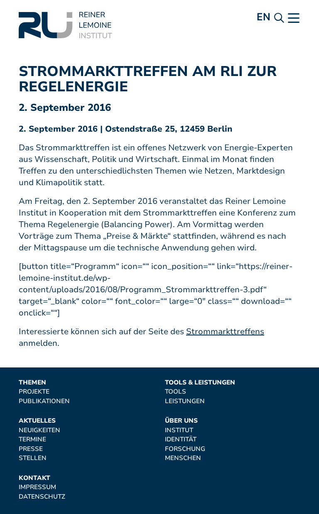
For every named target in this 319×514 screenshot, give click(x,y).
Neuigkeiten (39, 430)
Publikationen (44, 401)
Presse (31, 449)
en (263, 17)
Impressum (37, 487)
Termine (32, 439)
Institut (179, 430)
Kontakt (34, 478)
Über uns (181, 420)
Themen (32, 382)
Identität (180, 439)
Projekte (34, 391)
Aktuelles (37, 420)
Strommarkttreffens (225, 331)
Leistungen (185, 401)
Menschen (183, 458)
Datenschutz (42, 496)
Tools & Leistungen (200, 382)
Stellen (33, 458)
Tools (175, 391)
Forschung (185, 449)
